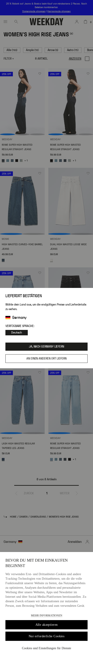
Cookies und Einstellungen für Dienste (46, 648)
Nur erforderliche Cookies (47, 636)
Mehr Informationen (46, 615)
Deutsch (16, 332)
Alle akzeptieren (46, 624)
